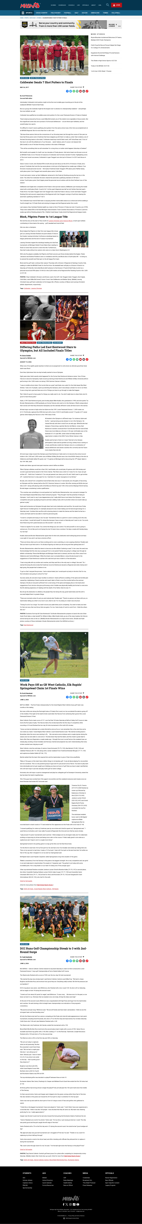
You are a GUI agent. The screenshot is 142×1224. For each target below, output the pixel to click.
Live (78, 5)
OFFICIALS (109, 1173)
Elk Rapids (55, 889)
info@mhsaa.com (80, 1211)
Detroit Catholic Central (41, 1160)
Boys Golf (33, 18)
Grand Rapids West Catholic (43, 889)
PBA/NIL (25, 1185)
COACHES (67, 1173)
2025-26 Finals (29, 889)
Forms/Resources (48, 1185)
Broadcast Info (87, 1180)
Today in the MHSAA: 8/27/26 (100, 66)
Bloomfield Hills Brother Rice (58, 1160)
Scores (53, 5)
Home (21, 18)
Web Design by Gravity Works (72, 1218)
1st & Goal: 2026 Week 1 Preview (101, 71)
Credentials (86, 1178)
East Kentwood (28, 625)
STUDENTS (27, 1173)
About (93, 5)
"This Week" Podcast (89, 1183)
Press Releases (87, 1185)
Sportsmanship (27, 1188)
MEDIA (85, 1173)
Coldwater (27, 288)
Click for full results (26, 881)
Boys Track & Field (38, 78)
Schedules (62, 5)
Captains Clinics (28, 1183)
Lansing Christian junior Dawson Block (60, 221)
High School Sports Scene (72, 1156)
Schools (71, 5)
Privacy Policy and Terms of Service (76, 1215)
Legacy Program (110, 1185)
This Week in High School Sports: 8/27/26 (104, 60)
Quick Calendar (47, 1183)
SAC (24, 1178)
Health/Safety (67, 1183)
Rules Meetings (68, 1180)
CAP (64, 1178)
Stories (39, 18)
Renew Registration (111, 1178)
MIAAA (44, 1178)
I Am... (100, 5)
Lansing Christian (36, 288)
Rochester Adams (73, 1160)
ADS (44, 1173)
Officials (85, 5)
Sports (26, 18)
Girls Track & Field (28, 342)
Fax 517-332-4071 (71, 1211)
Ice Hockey (58, 342)
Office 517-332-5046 (62, 1211)
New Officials (109, 1180)
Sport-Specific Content (112, 1183)
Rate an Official (68, 1185)
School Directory (47, 1180)
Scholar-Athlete (27, 1180)
